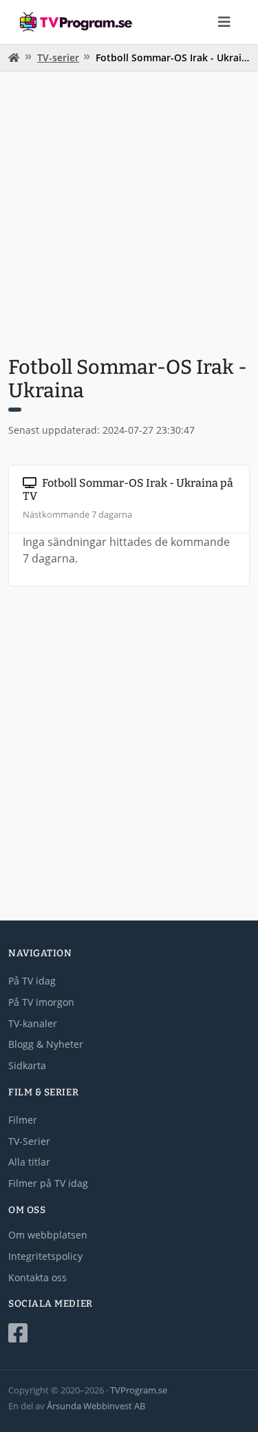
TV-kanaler (32, 1023)
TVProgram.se (138, 1390)
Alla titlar (29, 1161)
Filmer (22, 1119)
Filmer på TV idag (48, 1183)
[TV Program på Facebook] (129, 1333)
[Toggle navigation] (224, 22)
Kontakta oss (37, 1277)
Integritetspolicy (45, 1256)
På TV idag (32, 980)
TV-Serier (29, 1141)
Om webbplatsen (47, 1234)
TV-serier (58, 57)
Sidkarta (27, 1065)
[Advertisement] (129, 212)
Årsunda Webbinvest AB (96, 1406)
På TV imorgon (41, 1002)
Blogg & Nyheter (45, 1044)
